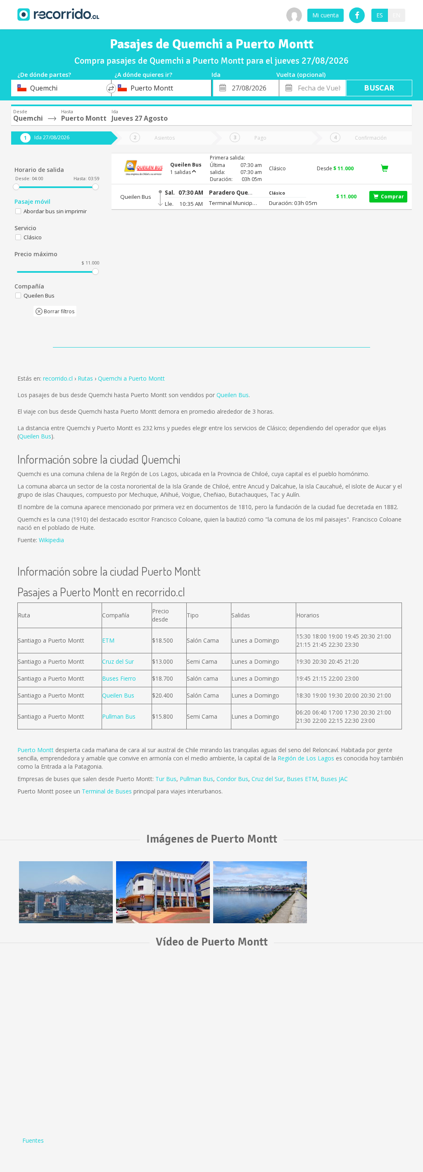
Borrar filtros (58, 311)
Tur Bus (165, 779)
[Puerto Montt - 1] (65, 892)
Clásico (33, 237)
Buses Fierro (119, 678)
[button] (233, 193)
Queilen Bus (232, 395)
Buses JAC (334, 779)
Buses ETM (302, 779)
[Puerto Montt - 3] (260, 892)
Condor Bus (232, 779)
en (396, 15)
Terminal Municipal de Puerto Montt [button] (233, 203)
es (379, 15)
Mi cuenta (325, 15)
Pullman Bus (118, 716)
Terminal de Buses (107, 791)
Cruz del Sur (118, 661)
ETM (108, 640)
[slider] (16, 186)
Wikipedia (51, 540)
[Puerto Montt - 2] (163, 892)
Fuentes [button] (33, 1140)
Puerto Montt (35, 750)
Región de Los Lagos (306, 758)
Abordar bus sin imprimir (55, 211)
